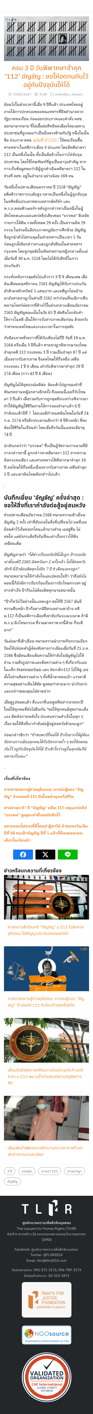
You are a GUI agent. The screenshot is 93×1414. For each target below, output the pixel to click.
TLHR (43, 94)
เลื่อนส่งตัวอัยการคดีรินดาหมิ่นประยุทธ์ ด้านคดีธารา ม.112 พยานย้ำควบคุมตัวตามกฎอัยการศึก (45, 1076)
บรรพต (27, 1170)
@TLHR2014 (52, 1254)
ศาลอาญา (74, 1170)
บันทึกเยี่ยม (62, 94)
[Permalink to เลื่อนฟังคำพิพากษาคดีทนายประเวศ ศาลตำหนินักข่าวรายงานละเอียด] (46, 1117)
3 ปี (9, 1170)
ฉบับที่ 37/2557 (46, 140)
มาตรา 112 (49, 1170)
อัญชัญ (12, 1181)
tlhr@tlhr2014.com (51, 1260)
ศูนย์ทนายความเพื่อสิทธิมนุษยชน (54, 1249)
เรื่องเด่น (77, 94)
